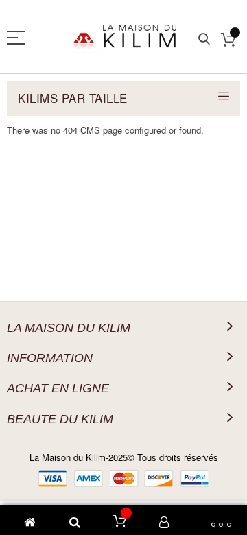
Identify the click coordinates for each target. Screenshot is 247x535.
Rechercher (204, 39)
